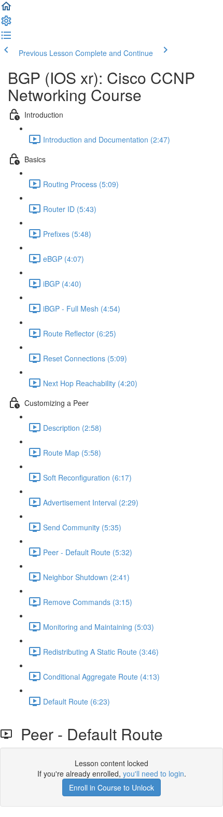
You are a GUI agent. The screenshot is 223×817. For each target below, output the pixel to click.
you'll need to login (153, 773)
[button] (6, 9)
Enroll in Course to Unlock (111, 787)
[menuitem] (6, 24)
